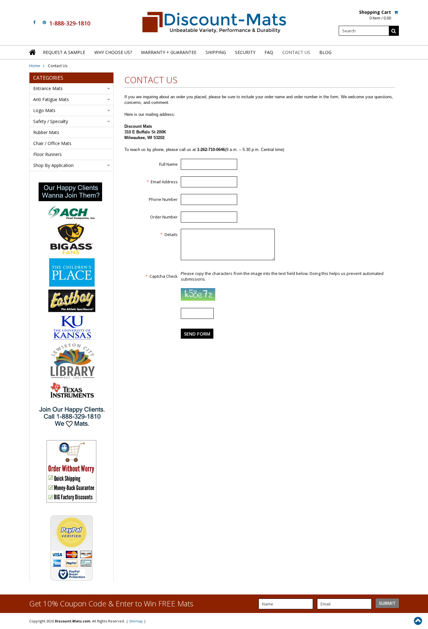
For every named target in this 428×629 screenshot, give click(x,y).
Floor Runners (47, 154)
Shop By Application (53, 165)
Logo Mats (44, 110)
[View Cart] (396, 12)
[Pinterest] (44, 22)
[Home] (33, 52)
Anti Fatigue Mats (51, 99)
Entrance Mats (48, 88)
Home (34, 65)
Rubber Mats (46, 132)
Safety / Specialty (50, 121)
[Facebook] (34, 22)
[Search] (394, 31)
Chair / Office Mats (52, 143)
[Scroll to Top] (418, 621)
